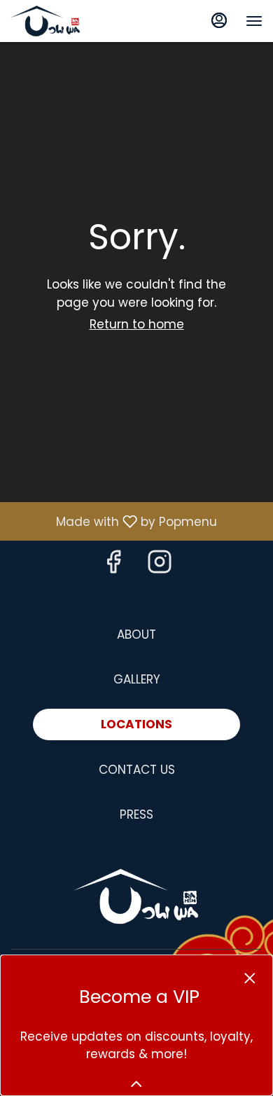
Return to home (137, 324)
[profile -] (219, 20)
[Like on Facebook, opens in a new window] (113, 565)
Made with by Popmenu (113, 521)
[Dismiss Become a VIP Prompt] (249, 978)
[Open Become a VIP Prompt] (136, 1084)
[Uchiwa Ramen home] (73, 21)
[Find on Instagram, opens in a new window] (159, 565)
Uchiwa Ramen (136, 896)
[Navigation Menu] (254, 21)
